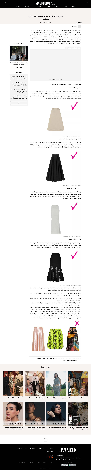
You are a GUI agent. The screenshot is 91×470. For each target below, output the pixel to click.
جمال (65, 6)
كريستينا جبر (74, 26)
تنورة (64, 360)
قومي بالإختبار (18, 67)
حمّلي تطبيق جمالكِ (68, 462)
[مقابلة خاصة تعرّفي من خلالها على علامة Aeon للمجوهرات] (35, 414)
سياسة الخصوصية (22, 462)
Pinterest (65, 458)
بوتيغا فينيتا (56, 358)
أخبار (49, 6)
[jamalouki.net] (45, 3)
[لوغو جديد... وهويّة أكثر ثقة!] (55, 64)
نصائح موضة (42, 22)
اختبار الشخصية (28, 6)
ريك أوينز (62, 358)
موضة (73, 6)
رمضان (18, 6)
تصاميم (75, 358)
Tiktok (64, 459)
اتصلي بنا (51, 462)
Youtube (58, 459)
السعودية (57, 6)
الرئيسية (50, 22)
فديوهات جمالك (32, 448)
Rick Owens (49, 358)
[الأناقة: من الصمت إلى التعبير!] (13, 383)
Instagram (59, 458)
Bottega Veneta (41, 358)
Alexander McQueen (72, 360)
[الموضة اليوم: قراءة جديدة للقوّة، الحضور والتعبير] (35, 383)
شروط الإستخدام (30, 462)
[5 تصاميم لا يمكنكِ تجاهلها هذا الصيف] (78, 383)
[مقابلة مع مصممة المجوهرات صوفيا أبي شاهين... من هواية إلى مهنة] (13, 414)
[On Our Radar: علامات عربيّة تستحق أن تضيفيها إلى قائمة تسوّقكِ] (56, 383)
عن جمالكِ (45, 462)
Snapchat (78, 458)
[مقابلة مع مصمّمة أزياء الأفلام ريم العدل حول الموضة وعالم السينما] (56, 414)
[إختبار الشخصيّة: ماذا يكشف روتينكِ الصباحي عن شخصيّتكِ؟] (19, 53)
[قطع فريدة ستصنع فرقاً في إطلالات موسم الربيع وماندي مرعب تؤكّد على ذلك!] (78, 414)
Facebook (72, 458)
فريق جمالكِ (38, 462)
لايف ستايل (40, 6)
